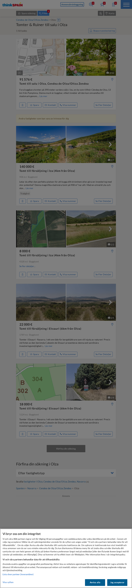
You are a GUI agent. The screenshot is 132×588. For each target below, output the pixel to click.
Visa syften (8, 582)
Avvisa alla (95, 582)
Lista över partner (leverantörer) (18, 574)
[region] (66, 558)
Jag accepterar (117, 582)
